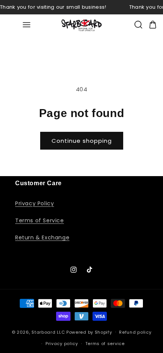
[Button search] (138, 24)
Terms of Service (39, 220)
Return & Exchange (42, 237)
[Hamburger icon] (26, 25)
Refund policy (135, 332)
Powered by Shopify (89, 332)
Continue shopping (82, 141)
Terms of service (105, 344)
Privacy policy (61, 344)
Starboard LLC (48, 332)
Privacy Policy (34, 203)
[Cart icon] (152, 24)
